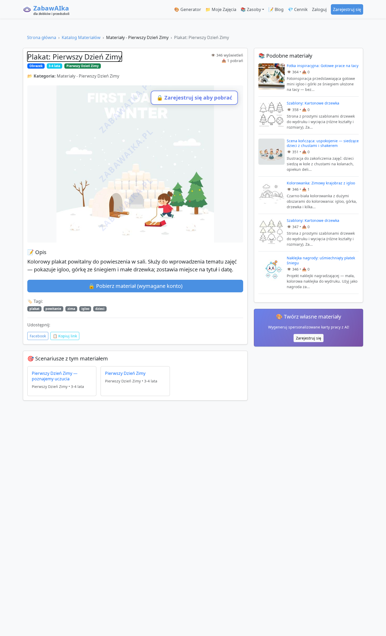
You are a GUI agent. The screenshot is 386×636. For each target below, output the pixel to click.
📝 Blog (276, 9)
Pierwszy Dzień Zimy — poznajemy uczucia (54, 376)
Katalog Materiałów (81, 37)
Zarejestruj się (347, 9)
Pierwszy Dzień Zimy (125, 373)
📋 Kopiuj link (65, 335)
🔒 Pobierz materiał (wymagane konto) (135, 285)
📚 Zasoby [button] (251, 9)
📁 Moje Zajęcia (220, 9)
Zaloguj (319, 9)
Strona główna (41, 37)
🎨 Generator (187, 9)
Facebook (38, 335)
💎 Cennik (298, 9)
